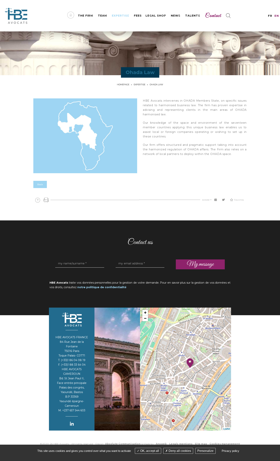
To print (46, 200)
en (276, 16)
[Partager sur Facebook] (216, 200)
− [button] (145, 318)
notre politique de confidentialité (101, 287)
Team (102, 15)
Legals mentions (181, 443)
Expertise (120, 15)
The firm (85, 15)
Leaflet (226, 428)
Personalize (205, 450)
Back (40, 184)
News (175, 15)
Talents (192, 15)
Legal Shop (156, 15)
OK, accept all (149, 450)
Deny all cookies (179, 450)
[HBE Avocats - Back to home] (16, 16)
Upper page (37, 200)
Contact (213, 15)
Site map (201, 443)
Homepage (123, 84)
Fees (138, 15)
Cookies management (225, 443)
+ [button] (145, 312)
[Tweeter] (223, 200)
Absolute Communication (123, 443)
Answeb (161, 443)
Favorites (239, 199)
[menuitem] (70, 15)
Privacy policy (230, 450)
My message (200, 264)
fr (270, 16)
